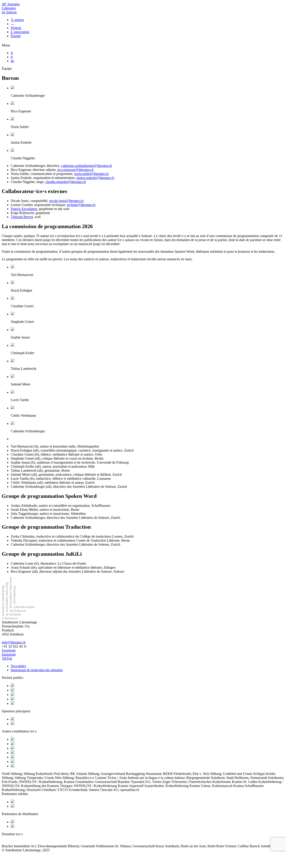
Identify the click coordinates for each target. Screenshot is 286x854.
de (12, 61)
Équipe (16, 36)
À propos (17, 20)
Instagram (9, 654)
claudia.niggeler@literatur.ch (65, 182)
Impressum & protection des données (37, 670)
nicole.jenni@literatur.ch (66, 201)
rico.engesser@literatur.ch (75, 170)
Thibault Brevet (22, 217)
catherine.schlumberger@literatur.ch (86, 166)
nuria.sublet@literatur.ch (91, 174)
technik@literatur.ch (81, 205)
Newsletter (18, 666)
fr (12, 53)
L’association (20, 32)
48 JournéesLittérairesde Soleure (11, 8)
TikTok (7, 658)
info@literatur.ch (13, 642)
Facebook (9, 650)
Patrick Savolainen (24, 209)
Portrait (16, 28)
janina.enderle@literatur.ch (95, 178)
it (12, 57)
